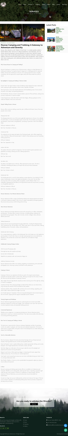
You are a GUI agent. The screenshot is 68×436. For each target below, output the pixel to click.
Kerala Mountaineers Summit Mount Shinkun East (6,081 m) (59, 39)
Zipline (43, 4)
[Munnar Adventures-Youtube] (8, 428)
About (24, 4)
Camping (38, 4)
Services (34, 11)
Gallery (48, 4)
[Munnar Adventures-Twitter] (3, 428)
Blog (53, 4)
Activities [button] (30, 4)
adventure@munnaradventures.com (56, 425)
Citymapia (66, 434)
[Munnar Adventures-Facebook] (1, 428)
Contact (58, 4)
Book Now (64, 4)
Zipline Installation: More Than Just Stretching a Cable (60, 30)
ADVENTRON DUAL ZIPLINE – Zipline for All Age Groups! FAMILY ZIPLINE (60, 48)
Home (19, 4)
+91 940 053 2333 (52, 422)
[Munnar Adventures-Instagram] (6, 428)
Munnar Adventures (8, 43)
